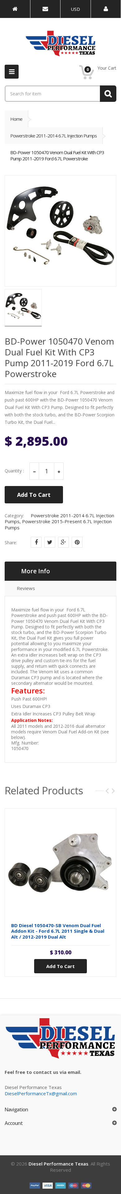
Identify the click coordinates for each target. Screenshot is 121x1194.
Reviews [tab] (26, 588)
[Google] (63, 542)
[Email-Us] (45, 9)
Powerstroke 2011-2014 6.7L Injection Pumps (53, 135)
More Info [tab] (35, 571)
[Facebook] (36, 542)
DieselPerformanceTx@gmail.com (41, 1093)
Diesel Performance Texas (58, 1164)
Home (16, 119)
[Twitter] (49, 542)
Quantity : (14, 471)
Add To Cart (34, 494)
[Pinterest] (77, 542)
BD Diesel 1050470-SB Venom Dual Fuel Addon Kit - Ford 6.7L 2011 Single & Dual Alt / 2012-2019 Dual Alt (57, 931)
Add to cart (60, 966)
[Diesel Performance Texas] (15, 9)
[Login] (106, 9)
